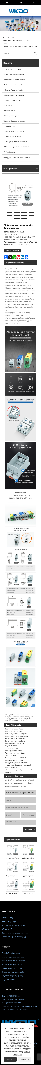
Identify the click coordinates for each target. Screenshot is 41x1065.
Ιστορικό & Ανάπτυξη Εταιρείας (14, 925)
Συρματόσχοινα (9, 126)
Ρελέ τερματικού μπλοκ (12, 116)
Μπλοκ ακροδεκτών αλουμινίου (13, 858)
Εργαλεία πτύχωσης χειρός (13, 100)
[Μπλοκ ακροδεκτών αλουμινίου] (12, 849)
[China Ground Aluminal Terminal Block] (28, 884)
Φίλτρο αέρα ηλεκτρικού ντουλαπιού (16, 147)
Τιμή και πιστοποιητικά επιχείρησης (15, 933)
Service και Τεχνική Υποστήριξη (14, 936)
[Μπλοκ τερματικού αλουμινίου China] (12, 884)
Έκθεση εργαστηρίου (10, 921)
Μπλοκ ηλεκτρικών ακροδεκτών (15, 85)
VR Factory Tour (8, 929)
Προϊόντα (13, 37)
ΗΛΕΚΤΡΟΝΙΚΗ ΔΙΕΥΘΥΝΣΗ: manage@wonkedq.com (13, 1001)
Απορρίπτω (10, 1059)
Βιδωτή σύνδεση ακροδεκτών (14, 95)
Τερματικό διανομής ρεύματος (14, 121)
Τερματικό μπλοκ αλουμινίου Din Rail (13, 876)
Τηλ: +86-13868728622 (11, 996)
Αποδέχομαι (25, 1059)
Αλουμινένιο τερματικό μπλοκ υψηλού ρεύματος (16, 41)
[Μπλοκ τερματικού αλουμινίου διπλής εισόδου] (20, 194)
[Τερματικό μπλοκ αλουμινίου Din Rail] (12, 867)
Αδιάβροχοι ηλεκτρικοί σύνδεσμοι (15, 141)
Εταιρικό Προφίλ (8, 918)
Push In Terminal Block (12, 69)
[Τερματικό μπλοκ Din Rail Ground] (28, 867)
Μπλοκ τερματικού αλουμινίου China (13, 893)
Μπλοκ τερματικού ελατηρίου (14, 74)
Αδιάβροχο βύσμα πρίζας (12, 136)
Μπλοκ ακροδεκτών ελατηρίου (14, 79)
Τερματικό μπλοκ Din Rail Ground (29, 876)
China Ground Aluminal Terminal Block (29, 893)
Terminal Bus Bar (10, 110)
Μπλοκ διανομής (9, 152)
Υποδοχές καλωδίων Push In (14, 131)
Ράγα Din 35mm (9, 105)
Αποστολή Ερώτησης (12, 251)
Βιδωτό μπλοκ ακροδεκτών (13, 90)
